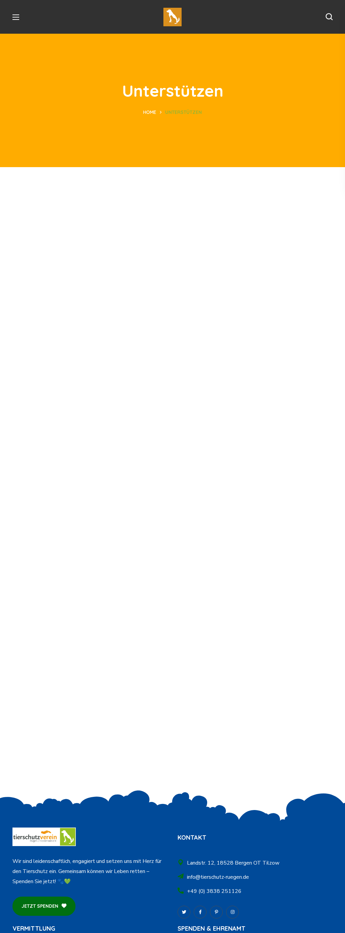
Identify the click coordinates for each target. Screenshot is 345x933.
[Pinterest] (216, 912)
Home (149, 112)
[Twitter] (184, 912)
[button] (329, 17)
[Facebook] (200, 912)
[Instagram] (232, 912)
